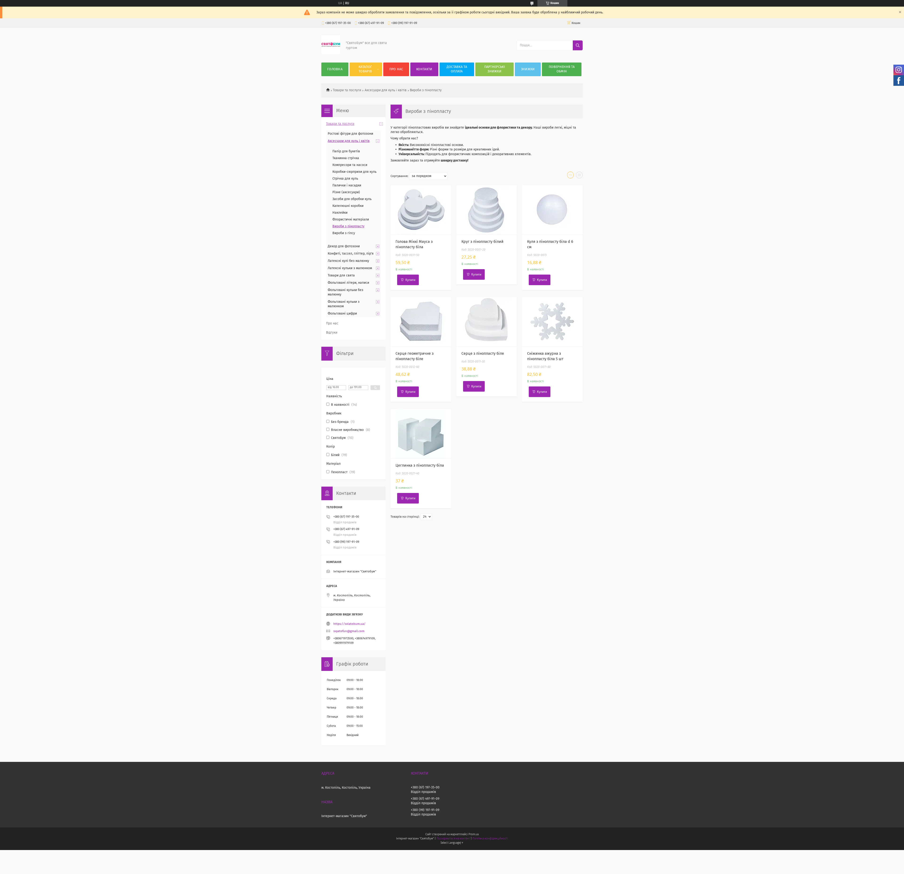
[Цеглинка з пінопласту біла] (421, 433)
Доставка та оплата (457, 69)
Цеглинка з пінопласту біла (420, 465)
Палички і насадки (346, 185)
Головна (335, 69)
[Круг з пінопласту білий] (486, 210)
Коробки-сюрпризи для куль (354, 171)
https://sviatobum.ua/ (349, 624)
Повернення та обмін (562, 69)
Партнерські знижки (494, 69)
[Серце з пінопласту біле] (486, 321)
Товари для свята (341, 275)
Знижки (528, 69)
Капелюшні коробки (347, 206)
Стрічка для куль (345, 178)
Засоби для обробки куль (351, 199)
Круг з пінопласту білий (482, 242)
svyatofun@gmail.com (348, 631)
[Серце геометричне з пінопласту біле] (421, 321)
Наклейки (339, 212)
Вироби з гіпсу (343, 233)
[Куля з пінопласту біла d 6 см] (552, 210)
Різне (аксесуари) (346, 192)
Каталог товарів (365, 69)
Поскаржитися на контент (453, 838)
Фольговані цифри (342, 313)
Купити (410, 280)
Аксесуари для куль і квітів (386, 90)
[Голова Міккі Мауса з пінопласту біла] (421, 210)
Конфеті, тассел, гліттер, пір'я (351, 253)
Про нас (396, 69)
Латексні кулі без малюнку (348, 261)
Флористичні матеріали (350, 219)
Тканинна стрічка (345, 158)
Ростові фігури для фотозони (350, 133)
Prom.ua (473, 834)
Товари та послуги (347, 90)
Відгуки (331, 332)
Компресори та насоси (349, 165)
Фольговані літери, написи (348, 282)
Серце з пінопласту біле (482, 353)
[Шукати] (578, 45)
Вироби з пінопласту (348, 226)
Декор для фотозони (344, 246)
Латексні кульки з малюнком (350, 268)
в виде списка (579, 176)
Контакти (424, 69)
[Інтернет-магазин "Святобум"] (330, 53)
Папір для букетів (346, 151)
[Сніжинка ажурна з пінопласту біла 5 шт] (552, 321)
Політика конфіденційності (490, 838)
